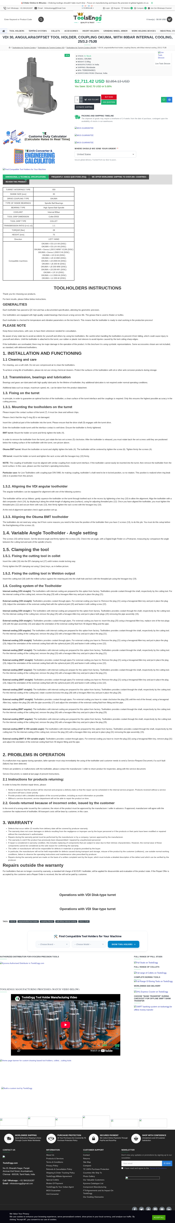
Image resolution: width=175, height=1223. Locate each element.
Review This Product (16, 182)
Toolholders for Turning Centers (24, 48)
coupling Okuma (47, 921)
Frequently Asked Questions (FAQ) (68, 177)
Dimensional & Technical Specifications (25, 177)
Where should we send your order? (96, 148)
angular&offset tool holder (28, 921)
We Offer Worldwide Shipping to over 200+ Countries (119, 177)
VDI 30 (12, 921)
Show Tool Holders (122, 944)
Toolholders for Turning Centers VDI (51, 48)
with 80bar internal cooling (66, 921)
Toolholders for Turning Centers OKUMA (81, 48)
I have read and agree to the (145, 1168)
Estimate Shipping (84, 107)
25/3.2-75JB (83, 921)
